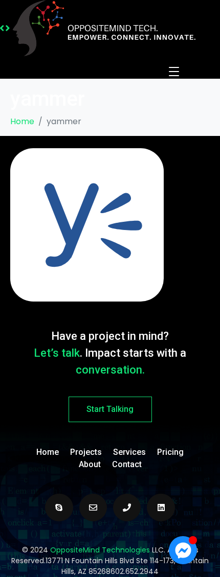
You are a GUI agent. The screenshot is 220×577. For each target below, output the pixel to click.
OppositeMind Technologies (100, 550)
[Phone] (127, 507)
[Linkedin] (160, 507)
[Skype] (59, 507)
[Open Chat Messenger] (183, 550)
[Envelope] (93, 507)
